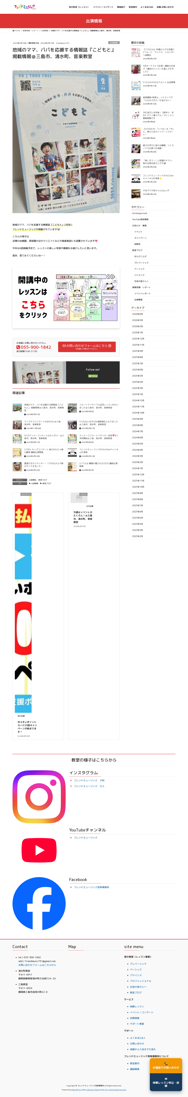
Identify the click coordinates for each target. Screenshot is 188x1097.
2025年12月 (138, 338)
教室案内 (134, 1063)
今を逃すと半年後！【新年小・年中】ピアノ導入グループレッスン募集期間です (158, 115)
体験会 (137, 244)
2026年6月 (137, 314)
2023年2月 (137, 536)
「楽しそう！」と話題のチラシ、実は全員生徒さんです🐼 (158, 162)
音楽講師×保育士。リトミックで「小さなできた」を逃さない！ (158, 99)
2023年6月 (137, 511)
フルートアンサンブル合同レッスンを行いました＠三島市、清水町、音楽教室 (98, 406)
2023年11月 (138, 480)
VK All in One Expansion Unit (114, 1089)
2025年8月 (137, 357)
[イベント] (79, 497)
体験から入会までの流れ (143, 1049)
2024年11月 (138, 406)
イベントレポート (142, 293)
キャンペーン (140, 237)
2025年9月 (137, 351)
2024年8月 (137, 425)
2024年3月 (137, 456)
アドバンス (136, 975)
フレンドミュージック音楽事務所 (91, 887)
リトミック (139, 275)
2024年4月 (137, 449)
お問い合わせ (137, 1043)
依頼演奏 (134, 1018)
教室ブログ (42, 480)
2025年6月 (137, 369)
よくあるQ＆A (137, 1037)
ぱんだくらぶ (140, 256)
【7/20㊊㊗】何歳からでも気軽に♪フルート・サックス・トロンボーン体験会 (159, 52)
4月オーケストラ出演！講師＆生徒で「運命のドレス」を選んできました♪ (159, 68)
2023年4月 (137, 524)
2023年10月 (138, 486)
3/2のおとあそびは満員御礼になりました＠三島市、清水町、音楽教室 (98, 423)
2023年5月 (137, 517)
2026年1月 (137, 332)
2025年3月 (137, 388)
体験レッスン (137, 1006)
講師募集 (134, 1069)
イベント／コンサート (141, 1012)
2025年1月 (137, 394)
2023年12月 (138, 474)
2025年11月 (138, 344)
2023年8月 (137, 499)
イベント (138, 231)
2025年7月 (137, 363)
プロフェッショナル (140, 981)
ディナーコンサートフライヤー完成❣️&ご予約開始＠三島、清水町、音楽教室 (98, 437)
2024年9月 (137, 418)
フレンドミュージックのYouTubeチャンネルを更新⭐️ (158, 177)
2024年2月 (137, 462)
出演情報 (114, 42)
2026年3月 (137, 320)
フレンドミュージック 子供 (89, 780)
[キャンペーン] (23, 602)
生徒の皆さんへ (141, 281)
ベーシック (139, 268)
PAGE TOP (181, 1061)
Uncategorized (139, 213)
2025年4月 (137, 382)
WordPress (76, 1089)
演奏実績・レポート (141, 287)
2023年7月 (137, 505)
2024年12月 (138, 400)
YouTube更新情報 (140, 219)
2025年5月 (137, 375)
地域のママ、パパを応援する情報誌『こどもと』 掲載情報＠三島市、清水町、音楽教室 (44, 407)
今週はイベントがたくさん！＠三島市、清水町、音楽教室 (82, 517)
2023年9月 (137, 493)
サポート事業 (137, 1023)
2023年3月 (137, 530)
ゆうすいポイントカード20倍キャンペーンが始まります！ (27, 726)
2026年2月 (137, 326)
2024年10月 (138, 412)
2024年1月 (137, 468)
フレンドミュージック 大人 (89, 786)
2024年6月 (137, 437)
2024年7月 (137, 431)
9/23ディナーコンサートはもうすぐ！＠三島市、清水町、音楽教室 (44, 437)
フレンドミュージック (85, 837)
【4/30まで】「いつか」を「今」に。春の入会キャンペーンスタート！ (159, 131)
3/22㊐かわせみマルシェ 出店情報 (159, 82)
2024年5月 (137, 443)
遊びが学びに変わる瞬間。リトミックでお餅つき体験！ (158, 147)
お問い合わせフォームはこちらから (37, 965)
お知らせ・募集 (139, 225)
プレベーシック (141, 262)
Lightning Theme (93, 1089)
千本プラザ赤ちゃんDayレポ (156, 190)
